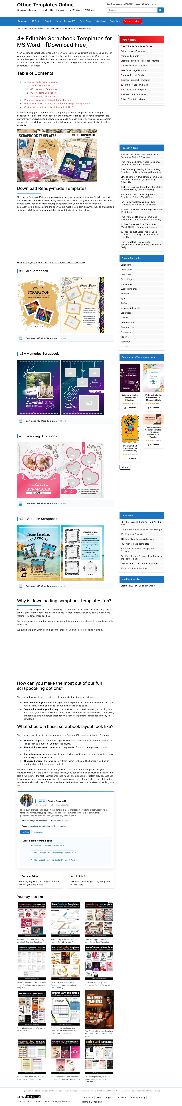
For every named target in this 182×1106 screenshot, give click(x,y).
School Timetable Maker (133, 99)
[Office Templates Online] (46, 1097)
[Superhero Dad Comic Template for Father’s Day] (130, 428)
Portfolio (25, 832)
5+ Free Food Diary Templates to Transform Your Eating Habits (30, 1078)
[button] (123, 403)
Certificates (101, 21)
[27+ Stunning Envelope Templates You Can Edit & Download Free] (65, 919)
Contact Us (87, 1097)
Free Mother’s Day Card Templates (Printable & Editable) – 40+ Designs (65, 1078)
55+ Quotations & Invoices (134, 568)
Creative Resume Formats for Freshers (140, 60)
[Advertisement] (65, 235)
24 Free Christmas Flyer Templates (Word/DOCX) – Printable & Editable (139, 225)
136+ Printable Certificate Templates (139, 563)
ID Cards (36, 21)
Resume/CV (69, 21)
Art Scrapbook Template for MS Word (47, 845)
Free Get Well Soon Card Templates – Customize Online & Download (139, 155)
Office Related (128, 322)
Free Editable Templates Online (136, 46)
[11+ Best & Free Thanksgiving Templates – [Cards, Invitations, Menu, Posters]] (65, 962)
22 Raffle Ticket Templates (134, 84)
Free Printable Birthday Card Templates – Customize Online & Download (141, 163)
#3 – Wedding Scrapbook (43, 92)
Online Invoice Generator (133, 51)
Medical (124, 317)
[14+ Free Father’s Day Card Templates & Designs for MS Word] (99, 962)
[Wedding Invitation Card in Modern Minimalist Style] (153, 378)
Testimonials (38, 832)
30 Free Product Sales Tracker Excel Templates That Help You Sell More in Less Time (140, 234)
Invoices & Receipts (130, 308)
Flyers (58, 21)
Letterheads (127, 312)
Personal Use (28, 29)
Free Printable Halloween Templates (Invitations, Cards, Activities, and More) (99, 1033)
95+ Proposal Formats (132, 534)
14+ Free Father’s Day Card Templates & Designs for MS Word (98, 983)
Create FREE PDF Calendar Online (138, 585)
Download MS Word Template (41, 338)
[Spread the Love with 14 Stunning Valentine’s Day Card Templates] (32, 919)
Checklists (126, 274)
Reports (48, 21)
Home (19, 29)
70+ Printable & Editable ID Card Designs (141, 529)
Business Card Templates (133, 94)
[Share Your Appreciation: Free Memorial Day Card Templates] (99, 919)
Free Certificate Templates (134, 89)
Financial (125, 293)
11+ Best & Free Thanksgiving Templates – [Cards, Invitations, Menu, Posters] (63, 985)
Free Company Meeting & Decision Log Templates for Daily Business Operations (141, 170)
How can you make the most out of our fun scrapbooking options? (57, 103)
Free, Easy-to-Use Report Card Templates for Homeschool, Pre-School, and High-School (64, 1030)
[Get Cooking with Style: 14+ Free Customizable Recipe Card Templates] (99, 1056)
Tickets (124, 346)
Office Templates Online (45, 5)
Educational (115, 21)
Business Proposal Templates (135, 80)
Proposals (22, 21)
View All (125, 467)
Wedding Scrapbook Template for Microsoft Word (53, 860)
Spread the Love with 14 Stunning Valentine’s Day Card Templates (30, 941)
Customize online (131, 21)
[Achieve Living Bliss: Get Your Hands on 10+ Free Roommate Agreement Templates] (32, 962)
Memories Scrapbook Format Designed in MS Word (53, 853)
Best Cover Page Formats (133, 70)
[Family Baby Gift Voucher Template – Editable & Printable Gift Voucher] (153, 419)
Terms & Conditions (92, 1101)
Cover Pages (85, 21)
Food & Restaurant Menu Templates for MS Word (31, 1029)
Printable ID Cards (130, 56)
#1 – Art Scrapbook (40, 85)
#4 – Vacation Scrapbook (43, 96)
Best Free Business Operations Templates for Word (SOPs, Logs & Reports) (141, 188)
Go (160, 10)
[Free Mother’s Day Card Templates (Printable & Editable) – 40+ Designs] (65, 1056)
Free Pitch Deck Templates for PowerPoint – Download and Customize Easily (141, 245)
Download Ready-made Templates (41, 82)
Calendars (126, 264)
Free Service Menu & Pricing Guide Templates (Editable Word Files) (138, 195)
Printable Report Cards (132, 75)
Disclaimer (122, 1097)
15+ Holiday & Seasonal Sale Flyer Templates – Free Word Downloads (138, 203)
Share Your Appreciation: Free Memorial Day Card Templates (97, 941)
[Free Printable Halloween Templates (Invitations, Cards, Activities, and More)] (99, 1009)
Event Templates (129, 288)
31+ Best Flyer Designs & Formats (137, 539)
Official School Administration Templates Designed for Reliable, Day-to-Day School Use (141, 179)
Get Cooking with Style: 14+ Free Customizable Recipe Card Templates (98, 1079)
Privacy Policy (138, 1097)
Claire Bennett (57, 801)
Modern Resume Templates (134, 65)
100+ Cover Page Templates (135, 543)
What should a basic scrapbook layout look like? (48, 107)
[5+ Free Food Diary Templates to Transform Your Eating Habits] (32, 1056)
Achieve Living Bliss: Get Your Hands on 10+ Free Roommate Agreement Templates (32, 985)
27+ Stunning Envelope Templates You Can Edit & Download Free (64, 941)
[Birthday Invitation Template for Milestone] (130, 378)
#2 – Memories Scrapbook (43, 89)
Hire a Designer (105, 1097)
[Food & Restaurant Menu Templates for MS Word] (32, 1008)
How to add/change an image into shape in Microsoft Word (51, 262)
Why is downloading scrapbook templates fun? (47, 100)
